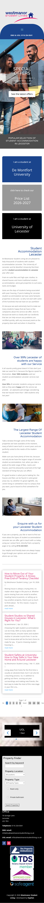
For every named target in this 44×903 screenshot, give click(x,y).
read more (9, 608)
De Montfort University (22, 172)
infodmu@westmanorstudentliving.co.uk (18, 833)
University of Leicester (22, 229)
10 (30, 703)
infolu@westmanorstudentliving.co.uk (26, 837)
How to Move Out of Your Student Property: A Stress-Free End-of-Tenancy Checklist (22, 576)
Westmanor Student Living (17, 582)
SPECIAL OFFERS (22, 71)
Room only (14, 789)
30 (38, 703)
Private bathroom (17, 797)
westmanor (11, 624)
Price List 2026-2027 (22, 200)
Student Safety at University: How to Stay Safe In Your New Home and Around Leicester (21, 657)
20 (34, 703)
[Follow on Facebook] (4, 843)
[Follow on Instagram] (9, 843)
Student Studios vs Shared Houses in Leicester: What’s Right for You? (20, 618)
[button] (8, 733)
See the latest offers (22, 94)
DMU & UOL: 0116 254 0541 (22, 35)
